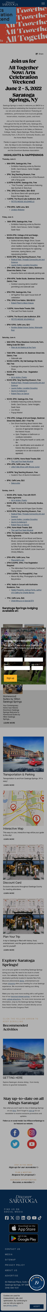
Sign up (10, 678)
